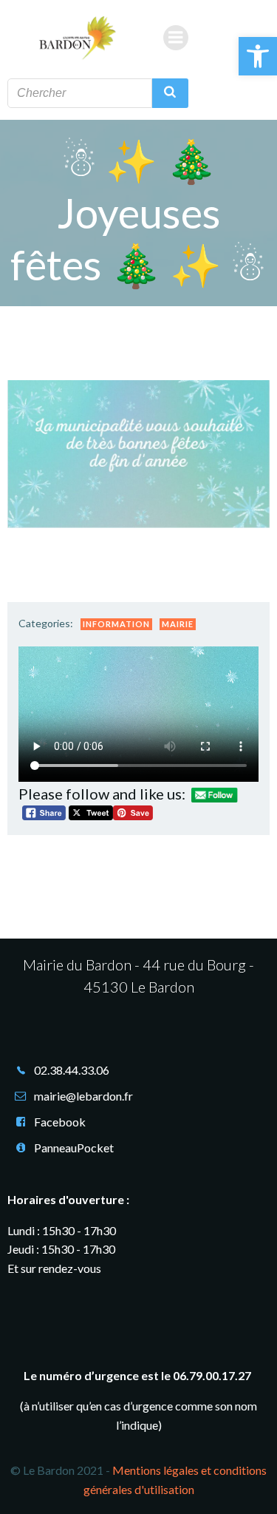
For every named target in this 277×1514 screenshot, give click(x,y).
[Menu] (175, 37)
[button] (258, 56)
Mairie (178, 624)
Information (116, 624)
